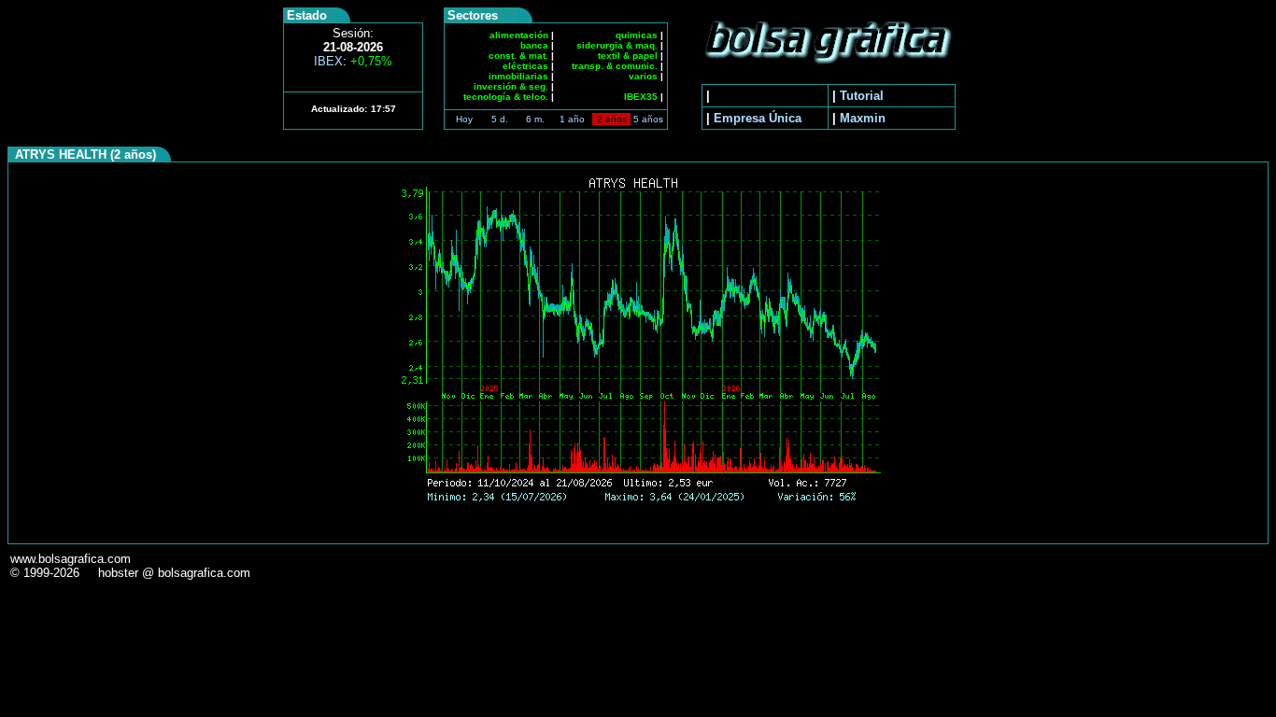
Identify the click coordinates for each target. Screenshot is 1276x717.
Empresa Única (757, 118)
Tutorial (862, 96)
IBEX (353, 61)
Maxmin (863, 118)
